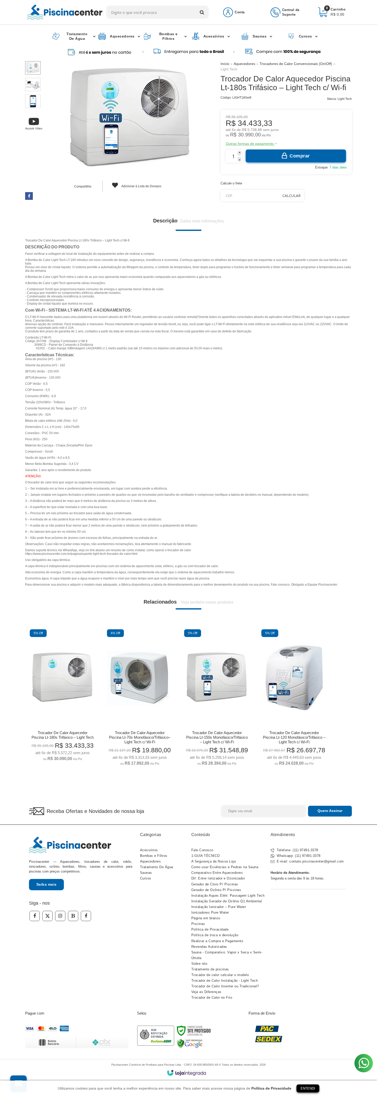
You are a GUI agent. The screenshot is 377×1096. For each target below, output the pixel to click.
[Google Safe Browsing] (190, 1043)
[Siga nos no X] (47, 916)
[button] (33, 123)
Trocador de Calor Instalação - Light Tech (224, 980)
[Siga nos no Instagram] (60, 916)
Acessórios (149, 850)
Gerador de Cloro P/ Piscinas (214, 884)
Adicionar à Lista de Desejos (141, 186)
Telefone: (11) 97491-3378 (297, 850)
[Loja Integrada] (186, 1073)
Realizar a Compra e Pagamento (217, 941)
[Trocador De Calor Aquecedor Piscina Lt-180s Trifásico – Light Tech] (62, 697)
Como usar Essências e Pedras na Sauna (225, 867)
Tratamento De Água (156, 867)
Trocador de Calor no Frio (211, 997)
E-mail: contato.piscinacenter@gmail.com (310, 861)
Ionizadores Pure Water (210, 912)
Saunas (146, 873)
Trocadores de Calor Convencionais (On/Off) (296, 64)
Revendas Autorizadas (209, 947)
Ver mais (63, 755)
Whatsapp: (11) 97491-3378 (298, 856)
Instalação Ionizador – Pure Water (218, 907)
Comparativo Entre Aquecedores (217, 873)
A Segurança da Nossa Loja (213, 861)
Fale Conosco (202, 850)
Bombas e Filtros (153, 856)
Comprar (300, 155)
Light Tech (229, 69)
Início (225, 64)
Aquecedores (244, 64)
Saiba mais (46, 884)
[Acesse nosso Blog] (73, 916)
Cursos (145, 878)
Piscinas (198, 924)
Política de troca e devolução (215, 935)
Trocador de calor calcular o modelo (220, 975)
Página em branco (205, 918)
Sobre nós (199, 964)
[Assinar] (330, 811)
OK (291, 195)
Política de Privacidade (210, 929)
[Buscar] (202, 12)
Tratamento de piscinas (210, 969)
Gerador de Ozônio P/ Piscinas (216, 890)
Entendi (308, 1088)
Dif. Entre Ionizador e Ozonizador (218, 878)
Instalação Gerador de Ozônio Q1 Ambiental (226, 901)
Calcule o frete (231, 183)
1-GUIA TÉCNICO (205, 856)
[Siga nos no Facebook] (34, 916)
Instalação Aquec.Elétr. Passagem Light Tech (228, 895)
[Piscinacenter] (64, 12)
